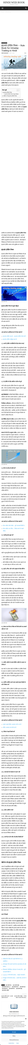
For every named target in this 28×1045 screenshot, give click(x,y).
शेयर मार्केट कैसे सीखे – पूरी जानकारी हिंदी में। (14, 525)
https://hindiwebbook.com (14, 1013)
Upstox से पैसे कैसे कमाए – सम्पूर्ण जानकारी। (14, 975)
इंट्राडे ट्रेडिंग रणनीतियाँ (5, 990)
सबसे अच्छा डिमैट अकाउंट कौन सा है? (12, 724)
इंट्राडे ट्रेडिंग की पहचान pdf (6, 986)
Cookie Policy (11, 1043)
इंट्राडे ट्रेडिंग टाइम (22, 986)
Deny (14, 1036)
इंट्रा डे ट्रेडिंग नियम (8, 985)
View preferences (14, 1040)
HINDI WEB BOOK (4, 53)
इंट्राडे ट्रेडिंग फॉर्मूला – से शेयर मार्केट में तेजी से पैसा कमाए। (20, 996)
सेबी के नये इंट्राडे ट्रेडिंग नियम (10, 96)
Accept (14, 1032)
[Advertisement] (14, 28)
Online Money (8, 11)
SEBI (3, 871)
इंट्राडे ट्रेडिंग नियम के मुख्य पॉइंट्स (12, 94)
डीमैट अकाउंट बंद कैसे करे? (10, 727)
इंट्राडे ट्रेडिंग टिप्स (4, 988)
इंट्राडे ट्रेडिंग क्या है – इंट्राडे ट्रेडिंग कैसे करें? (14, 336)
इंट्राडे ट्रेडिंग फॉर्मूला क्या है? (10, 339)
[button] (26, 1018)
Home (17, 1043)
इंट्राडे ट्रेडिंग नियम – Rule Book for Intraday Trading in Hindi (13, 48)
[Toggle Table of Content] (17, 90)
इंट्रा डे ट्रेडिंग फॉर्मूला (16, 985)
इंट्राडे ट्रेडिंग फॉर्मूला (19, 988)
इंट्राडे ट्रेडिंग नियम (7, 92)
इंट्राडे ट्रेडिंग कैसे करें (15, 986)
